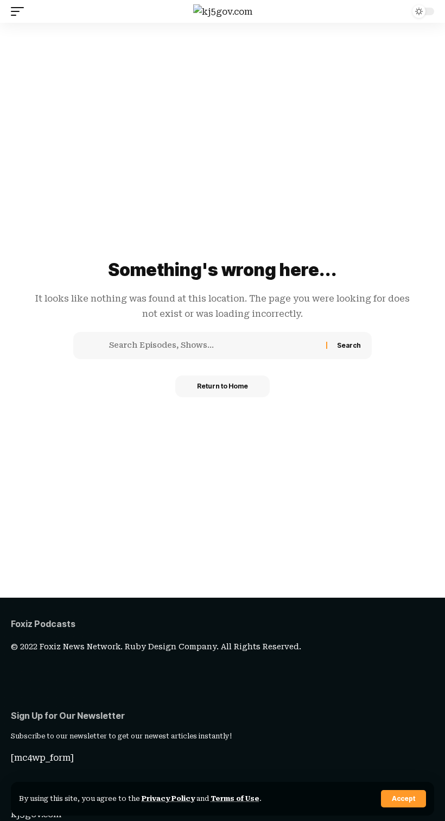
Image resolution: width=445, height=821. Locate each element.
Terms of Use (235, 798)
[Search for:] (213, 345)
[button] (403, 798)
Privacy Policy (168, 798)
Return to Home (222, 386)
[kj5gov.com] (222, 11)
